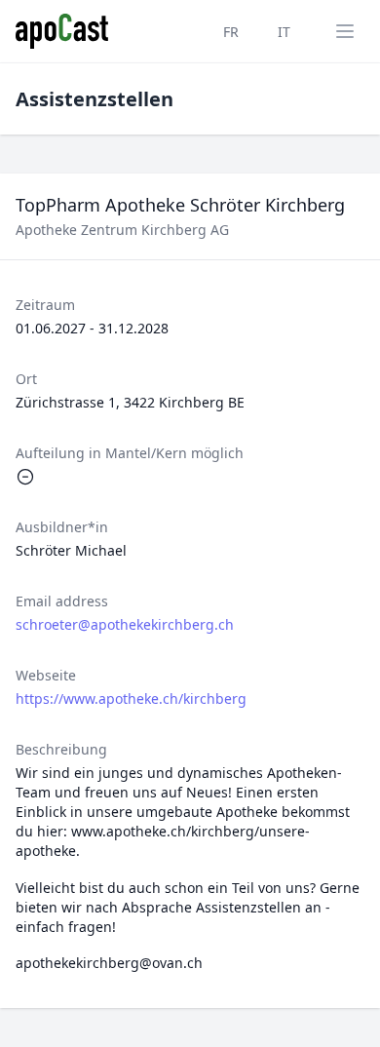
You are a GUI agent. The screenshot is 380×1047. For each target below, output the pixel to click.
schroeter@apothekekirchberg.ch (125, 624)
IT (284, 31)
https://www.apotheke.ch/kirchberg (131, 698)
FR (231, 31)
